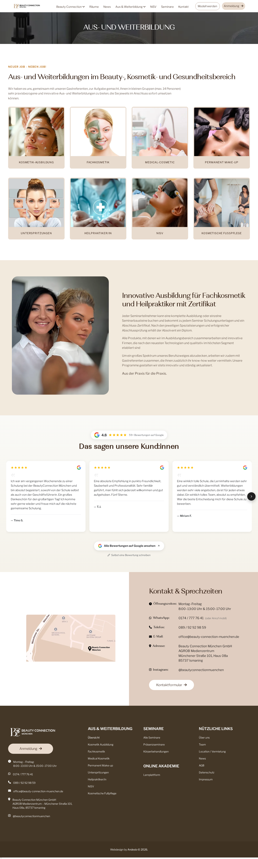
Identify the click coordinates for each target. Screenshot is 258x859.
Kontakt (183, 6)
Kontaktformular (169, 685)
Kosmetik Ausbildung (100, 744)
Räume (94, 6)
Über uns (204, 737)
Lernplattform (151, 774)
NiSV (153, 6)
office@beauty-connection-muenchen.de (208, 637)
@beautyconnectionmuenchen (201, 670)
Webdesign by (123, 849)
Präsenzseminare (154, 744)
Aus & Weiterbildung (129, 6)
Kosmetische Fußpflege (102, 793)
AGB (201, 765)
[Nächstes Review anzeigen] (251, 496)
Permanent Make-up (100, 765)
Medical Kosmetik (99, 758)
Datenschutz (206, 772)
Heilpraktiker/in (97, 779)
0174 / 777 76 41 (191, 618)
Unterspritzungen (98, 772)
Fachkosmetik (96, 751)
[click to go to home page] (27, 6)
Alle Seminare (151, 737)
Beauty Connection (69, 6)
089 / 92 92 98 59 (192, 627)
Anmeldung (231, 6)
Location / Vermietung (212, 751)
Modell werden (207, 6)
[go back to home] (32, 732)
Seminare (167, 6)
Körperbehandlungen (156, 751)
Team (202, 744)
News (107, 6)
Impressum (206, 779)
